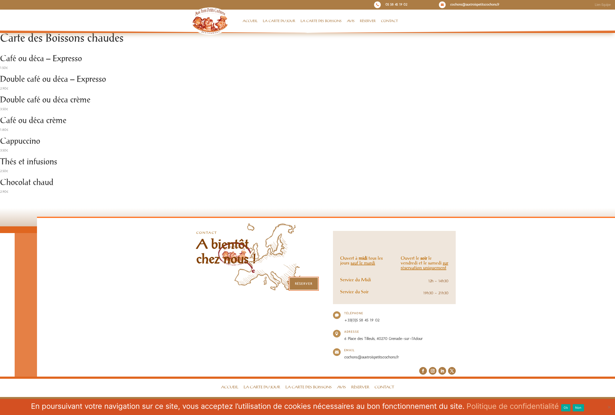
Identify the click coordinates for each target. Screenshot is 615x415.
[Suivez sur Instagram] (433, 371)
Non (578, 407)
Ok (566, 407)
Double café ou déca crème (45, 100)
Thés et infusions (28, 162)
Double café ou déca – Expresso (53, 79)
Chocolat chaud (26, 183)
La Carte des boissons (321, 21)
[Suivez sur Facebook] (423, 371)
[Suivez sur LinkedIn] (442, 371)
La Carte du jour (279, 21)
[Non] (609, 407)
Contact (389, 21)
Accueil (250, 21)
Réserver (368, 21)
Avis (351, 21)
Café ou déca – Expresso (41, 59)
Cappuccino (20, 141)
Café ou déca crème (33, 121)
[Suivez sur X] (452, 371)
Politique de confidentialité (513, 406)
